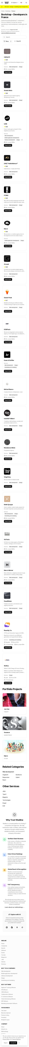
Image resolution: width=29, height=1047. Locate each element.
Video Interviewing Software (8, 999)
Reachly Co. (8, 630)
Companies (4, 945)
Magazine (3, 957)
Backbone (19, 775)
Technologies (6, 800)
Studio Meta (8, 90)
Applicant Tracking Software (8, 987)
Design (3, 978)
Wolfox (6, 666)
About (2, 1027)
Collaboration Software (7, 994)
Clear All (18, 41)
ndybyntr (7, 57)
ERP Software (4, 1001)
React (4, 780)
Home (2, 11)
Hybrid (17, 777)
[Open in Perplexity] (17, 927)
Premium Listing (5, 1015)
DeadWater (8, 601)
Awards (3, 948)
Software (3, 950)
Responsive (6, 777)
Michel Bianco (8, 389)
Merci (6, 229)
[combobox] (22, 2)
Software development (7, 975)
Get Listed (3, 1010)
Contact (3, 1033)
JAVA (4, 791)
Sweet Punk (8, 297)
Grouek (6, 264)
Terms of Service (16, 1039)
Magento (5, 797)
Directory (3, 964)
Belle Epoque (8, 504)
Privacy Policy (6, 1039)
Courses (3, 955)
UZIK (5, 124)
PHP (4, 806)
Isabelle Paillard (9, 418)
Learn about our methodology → (14, 907)
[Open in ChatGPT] (7, 927)
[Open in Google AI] (12, 927)
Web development (8, 772)
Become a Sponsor (6, 1013)
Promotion (3, 1017)
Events (3, 952)
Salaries (3, 961)
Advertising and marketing (8, 980)
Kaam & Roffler (9, 360)
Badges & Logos (5, 1019)
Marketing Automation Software (9, 1003)
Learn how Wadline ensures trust (8, 33)
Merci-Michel (8, 570)
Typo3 (4, 794)
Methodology (4, 1031)
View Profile (8, 72)
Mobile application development (9, 973)
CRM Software (4, 992)
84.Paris (7, 539)
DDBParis (7, 329)
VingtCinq (7, 477)
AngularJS (5, 775)
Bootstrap (8, 11)
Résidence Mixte (9, 448)
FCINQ (6, 195)
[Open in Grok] (22, 927)
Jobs (2, 959)
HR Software (4, 989)
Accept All (13, 1043)
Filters (8, 41)
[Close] (19, 1043)
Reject (5, 1043)
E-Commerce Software (7, 996)
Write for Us (4, 1029)
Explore (15, 2)
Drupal (4, 803)
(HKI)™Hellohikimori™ (11, 163)
